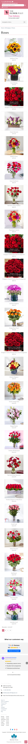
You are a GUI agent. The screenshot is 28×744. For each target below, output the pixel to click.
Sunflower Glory (14, 58)
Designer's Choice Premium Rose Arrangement (14, 279)
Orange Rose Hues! (14, 328)
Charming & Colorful (14, 230)
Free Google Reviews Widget (14, 674)
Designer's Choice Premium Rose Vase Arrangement (14, 352)
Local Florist (3, 710)
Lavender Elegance (14, 303)
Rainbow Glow (14, 156)
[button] (1, 663)
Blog (2, 711)
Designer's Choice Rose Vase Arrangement (14, 254)
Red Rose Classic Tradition (14, 205)
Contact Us (3, 704)
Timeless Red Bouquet (14, 450)
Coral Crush (14, 524)
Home (2, 28)
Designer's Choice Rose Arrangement (14, 107)
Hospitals (3, 707)
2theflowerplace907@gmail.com (10, 3)
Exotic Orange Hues (14, 401)
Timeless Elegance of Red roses (14, 499)
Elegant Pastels (14, 426)
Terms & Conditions (5, 701)
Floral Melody (14, 83)
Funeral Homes (4, 708)
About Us (3, 700)
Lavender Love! (14, 622)
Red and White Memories (14, 475)
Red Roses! (14, 573)
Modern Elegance (14, 377)
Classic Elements (14, 132)
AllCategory (8, 28)
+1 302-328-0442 (7, 1)
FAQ (2, 705)
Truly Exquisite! (14, 597)
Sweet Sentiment (14, 181)
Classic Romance (14, 548)
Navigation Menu (6, 22)
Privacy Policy (4, 702)
